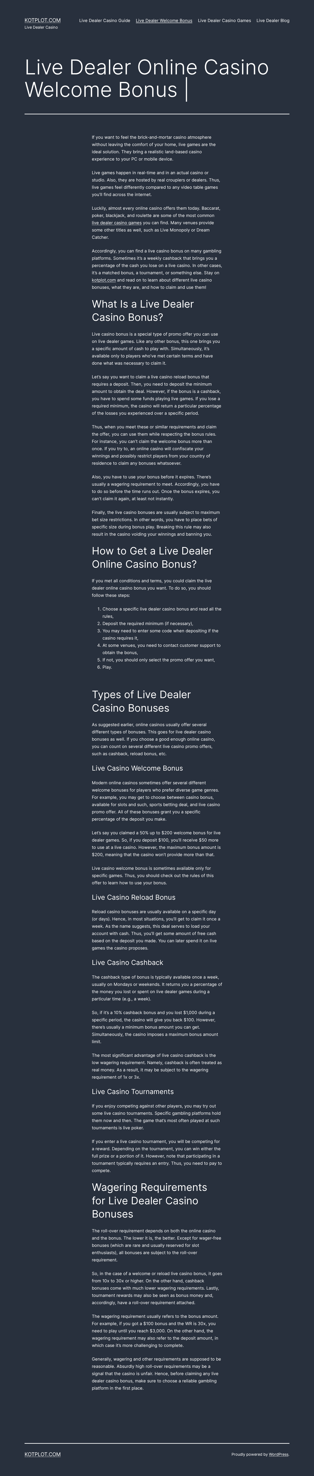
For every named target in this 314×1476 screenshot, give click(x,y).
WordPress (278, 1454)
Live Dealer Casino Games (224, 20)
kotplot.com (43, 20)
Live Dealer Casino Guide (104, 20)
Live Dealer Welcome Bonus (164, 20)
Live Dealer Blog (273, 20)
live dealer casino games (117, 222)
